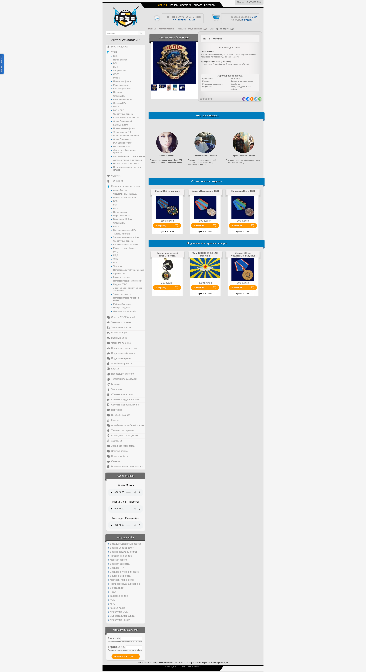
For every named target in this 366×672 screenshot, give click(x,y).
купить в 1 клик (167, 231)
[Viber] (243, 99)
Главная (162, 5)
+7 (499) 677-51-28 (253, 2)
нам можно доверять (167, 662)
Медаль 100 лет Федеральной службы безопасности (243, 256)
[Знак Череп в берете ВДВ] (174, 63)
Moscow (240, 2)
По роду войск (125, 537)
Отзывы (173, 5)
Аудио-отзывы (125, 475)
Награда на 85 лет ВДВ (243, 191)
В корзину (161, 225)
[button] (141, 33)
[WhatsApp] (259, 99)
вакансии (199, 662)
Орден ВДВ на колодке (167, 191)
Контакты (209, 5)
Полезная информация (216, 662)
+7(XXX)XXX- (117, 647)
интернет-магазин (147, 662)
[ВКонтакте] (247, 99)
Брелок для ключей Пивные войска (167, 254)
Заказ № (114, 638)
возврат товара (186, 662)
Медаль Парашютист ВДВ (205, 191)
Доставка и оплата (191, 5)
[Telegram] (255, 99)
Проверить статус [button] (123, 656)
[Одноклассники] (251, 99)
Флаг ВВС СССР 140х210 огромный (205, 254)
